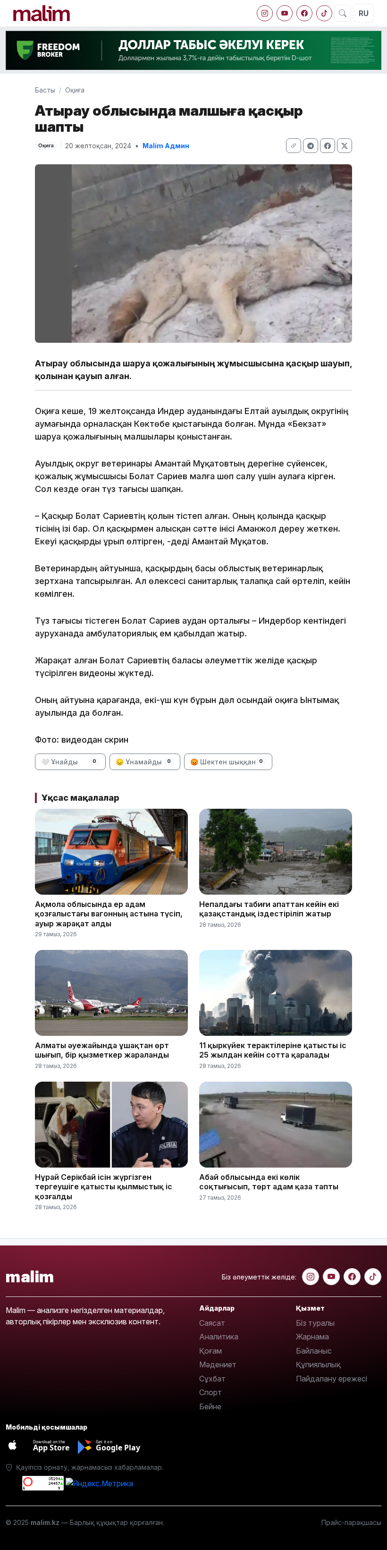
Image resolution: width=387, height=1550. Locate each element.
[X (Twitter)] (344, 145)
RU (364, 13)
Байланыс (314, 1350)
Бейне (210, 1406)
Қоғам (210, 1350)
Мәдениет (217, 1364)
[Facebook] (304, 13)
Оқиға (74, 90)
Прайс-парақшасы (351, 1522)
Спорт (210, 1392)
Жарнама (312, 1336)
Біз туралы (315, 1323)
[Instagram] (265, 13)
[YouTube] (285, 13)
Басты (45, 90)
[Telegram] (310, 145)
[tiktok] (324, 13)
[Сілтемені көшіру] (293, 145)
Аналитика (218, 1336)
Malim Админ (166, 146)
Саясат (212, 1323)
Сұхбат (212, 1378)
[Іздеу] (342, 13)
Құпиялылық (318, 1364)
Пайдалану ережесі (331, 1378)
